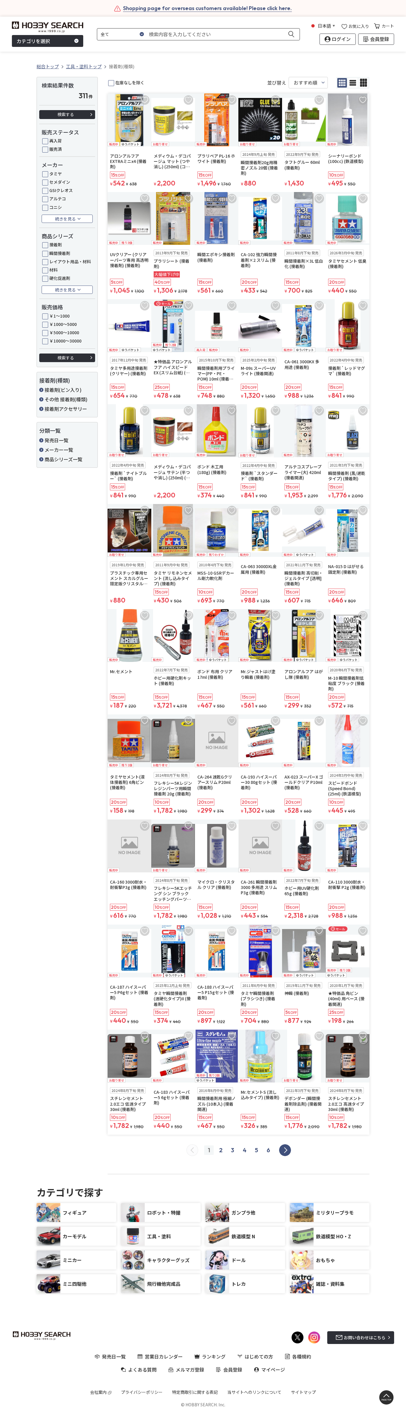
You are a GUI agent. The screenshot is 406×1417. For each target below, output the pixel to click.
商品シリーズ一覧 (63, 459)
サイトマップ (303, 1392)
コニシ (55, 207)
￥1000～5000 (63, 324)
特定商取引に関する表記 (195, 1392)
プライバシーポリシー (142, 1392)
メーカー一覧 (59, 449)
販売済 (55, 149)
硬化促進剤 (59, 278)
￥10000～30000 (65, 340)
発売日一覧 (56, 440)
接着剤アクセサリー (66, 408)
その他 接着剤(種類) (66, 399)
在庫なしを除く (129, 82)
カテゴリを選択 (33, 41)
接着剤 (55, 244)
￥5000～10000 (64, 332)
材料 (53, 269)
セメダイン (59, 182)
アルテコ (57, 198)
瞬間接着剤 (59, 253)
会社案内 (98, 1392)
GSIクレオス (61, 190)
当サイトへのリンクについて (254, 1392)
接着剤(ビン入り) (63, 389)
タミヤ (55, 173)
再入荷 (55, 140)
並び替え (276, 83)
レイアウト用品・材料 (70, 261)
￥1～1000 (59, 315)
